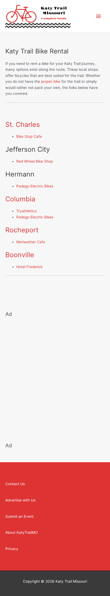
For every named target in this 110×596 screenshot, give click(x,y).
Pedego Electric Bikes (34, 186)
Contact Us (15, 484)
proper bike (50, 81)
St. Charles (22, 124)
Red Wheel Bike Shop (34, 161)
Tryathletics (26, 211)
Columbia (20, 199)
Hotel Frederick (29, 267)
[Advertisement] (55, 376)
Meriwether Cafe (30, 242)
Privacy (11, 549)
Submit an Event (19, 516)
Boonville (19, 255)
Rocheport (21, 230)
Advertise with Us (20, 500)
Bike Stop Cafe (29, 136)
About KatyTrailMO (21, 532)
